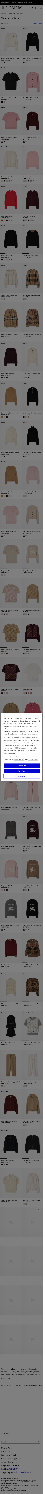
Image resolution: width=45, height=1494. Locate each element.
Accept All (21, 765)
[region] (21, 747)
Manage (21, 776)
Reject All (21, 771)
